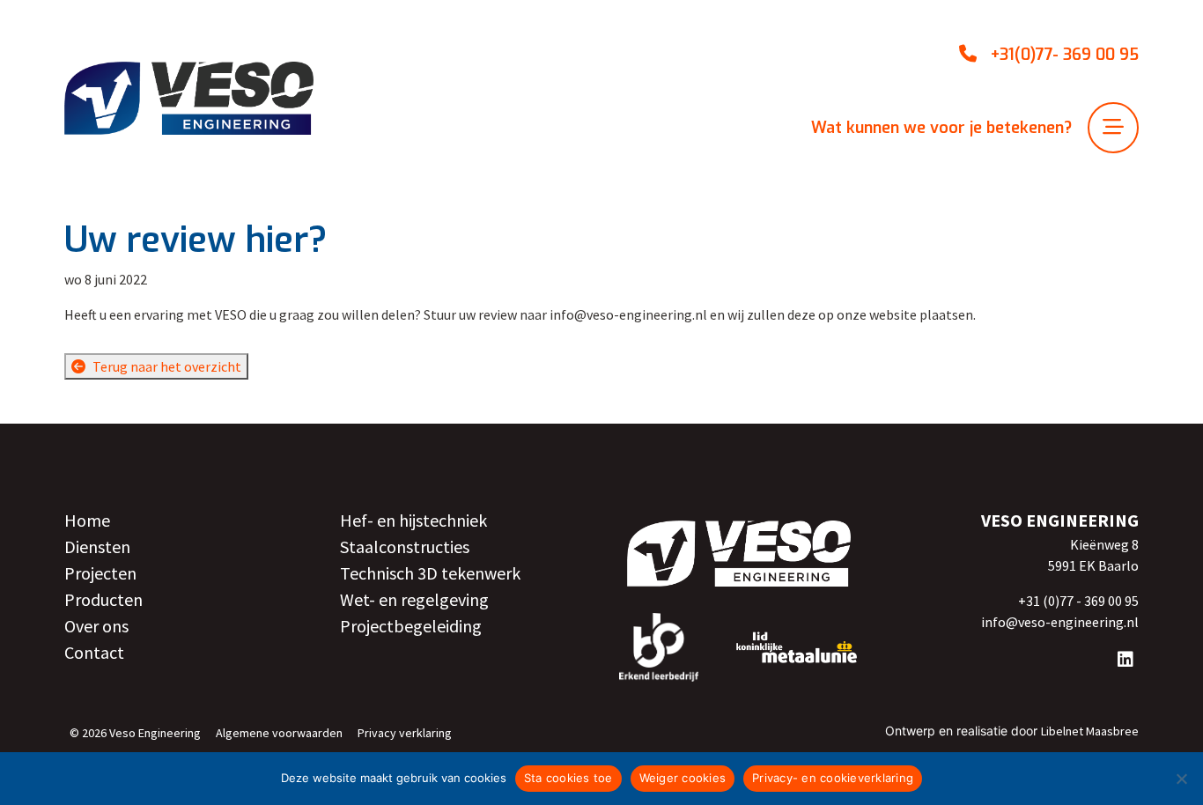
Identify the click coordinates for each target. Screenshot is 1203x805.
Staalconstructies (404, 546)
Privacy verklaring (405, 733)
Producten (103, 599)
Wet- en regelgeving (414, 599)
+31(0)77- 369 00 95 (1065, 54)
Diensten (97, 546)
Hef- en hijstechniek (413, 520)
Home (87, 520)
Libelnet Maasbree (1090, 731)
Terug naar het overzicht (166, 366)
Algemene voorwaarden (279, 733)
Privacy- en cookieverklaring (832, 778)
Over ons (96, 626)
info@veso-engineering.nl (1060, 622)
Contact (94, 652)
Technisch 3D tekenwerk (430, 573)
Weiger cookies (683, 778)
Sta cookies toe (568, 778)
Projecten (100, 573)
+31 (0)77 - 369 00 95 (1078, 600)
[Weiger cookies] (1181, 778)
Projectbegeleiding (411, 626)
